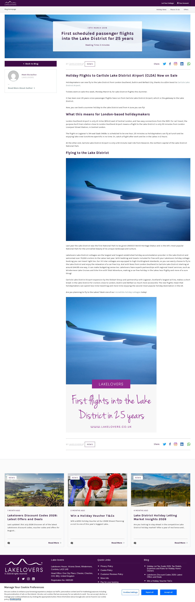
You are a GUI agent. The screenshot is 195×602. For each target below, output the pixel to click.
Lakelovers (76, 64)
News (90, 64)
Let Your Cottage (168, 3)
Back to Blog (31, 63)
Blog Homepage (10, 9)
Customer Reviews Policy (112, 574)
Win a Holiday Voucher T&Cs (92, 515)
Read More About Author (20, 88)
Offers (186, 9)
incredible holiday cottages (128, 292)
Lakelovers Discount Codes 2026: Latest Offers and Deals (32, 517)
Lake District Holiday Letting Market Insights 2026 (155, 517)
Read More (53, 543)
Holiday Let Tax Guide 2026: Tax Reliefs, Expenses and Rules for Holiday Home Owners (164, 568)
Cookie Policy (106, 570)
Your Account (184, 3)
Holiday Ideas (161, 9)
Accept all (168, 592)
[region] (97, 592)
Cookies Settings (130, 592)
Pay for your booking (109, 582)
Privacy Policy (107, 566)
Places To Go (175, 9)
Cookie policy (15, 599)
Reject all (149, 592)
